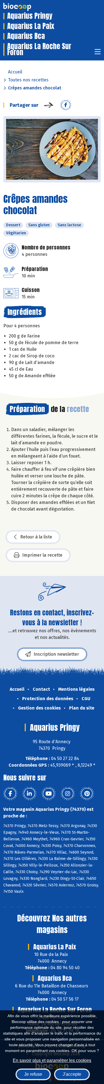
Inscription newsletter (56, 654)
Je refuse (33, 1074)
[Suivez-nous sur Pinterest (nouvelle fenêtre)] (87, 794)
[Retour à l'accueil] (25, 7)
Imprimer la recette (42, 555)
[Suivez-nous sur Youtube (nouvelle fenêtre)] (48, 794)
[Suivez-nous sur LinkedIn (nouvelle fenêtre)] (29, 794)
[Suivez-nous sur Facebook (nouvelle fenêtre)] (10, 794)
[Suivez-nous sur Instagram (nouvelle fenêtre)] (68, 794)
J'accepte (72, 1074)
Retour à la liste (36, 537)
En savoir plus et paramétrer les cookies (52, 1060)
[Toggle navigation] (98, 53)
